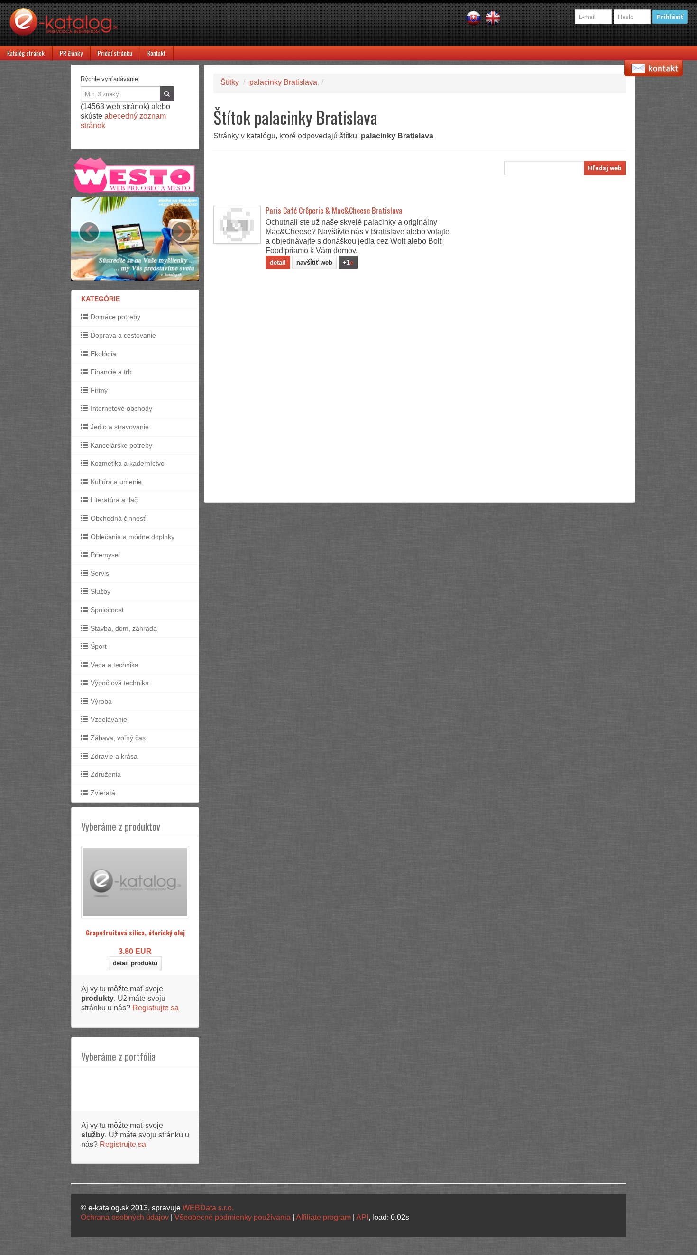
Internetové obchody (120, 408)
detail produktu (135, 963)
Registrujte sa (155, 1008)
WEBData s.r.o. (208, 1208)
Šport (98, 646)
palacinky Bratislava (283, 82)
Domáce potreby (114, 317)
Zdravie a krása (113, 756)
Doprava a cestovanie (122, 335)
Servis (99, 573)
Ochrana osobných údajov (125, 1217)
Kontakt (156, 53)
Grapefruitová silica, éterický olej (135, 932)
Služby (99, 591)
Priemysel (104, 555)
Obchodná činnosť (117, 518)
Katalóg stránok (26, 53)
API (362, 1217)
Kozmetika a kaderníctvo (127, 463)
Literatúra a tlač (113, 500)
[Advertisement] (386, 182)
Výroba (100, 701)
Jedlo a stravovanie (119, 427)
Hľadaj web (605, 168)
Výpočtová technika (119, 683)
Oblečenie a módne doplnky (131, 536)
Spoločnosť (106, 610)
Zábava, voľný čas (117, 738)
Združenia (105, 774)
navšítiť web (314, 262)
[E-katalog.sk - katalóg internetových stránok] (68, 27)
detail (278, 262)
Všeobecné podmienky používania (232, 1217)
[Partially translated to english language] (493, 18)
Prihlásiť (670, 16)
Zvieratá (102, 793)
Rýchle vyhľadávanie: (110, 78)
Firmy (98, 390)
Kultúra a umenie (115, 482)
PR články (71, 53)
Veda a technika (113, 665)
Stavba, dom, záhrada (123, 628)
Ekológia (102, 353)
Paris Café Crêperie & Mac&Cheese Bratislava (334, 210)
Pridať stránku (115, 53)
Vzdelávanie (108, 719)
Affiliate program (323, 1217)
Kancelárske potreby (120, 445)
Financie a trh (110, 372)
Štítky (229, 82)
